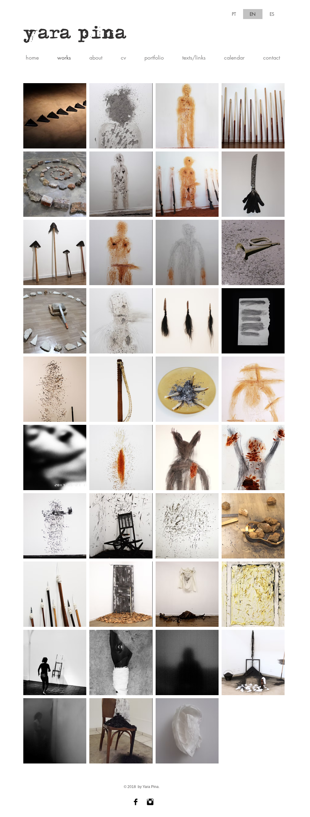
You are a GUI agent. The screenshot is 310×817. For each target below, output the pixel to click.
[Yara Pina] (135, 802)
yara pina (75, 35)
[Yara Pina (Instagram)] (150, 802)
